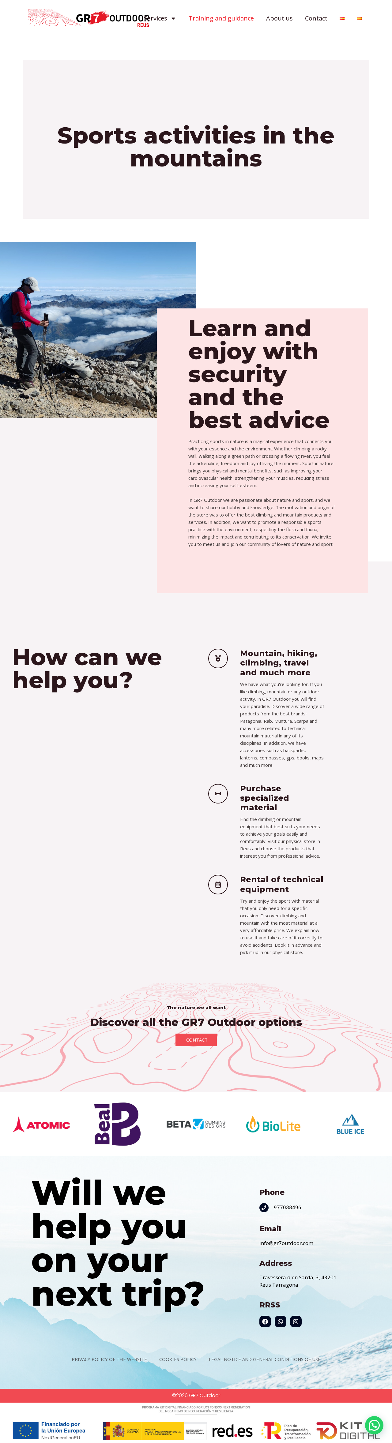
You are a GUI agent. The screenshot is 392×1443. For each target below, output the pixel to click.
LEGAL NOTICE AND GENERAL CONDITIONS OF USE (265, 1359)
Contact (316, 18)
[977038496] (264, 1207)
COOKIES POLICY (178, 1359)
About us (279, 18)
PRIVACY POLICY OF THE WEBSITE (109, 1359)
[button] (374, 1425)
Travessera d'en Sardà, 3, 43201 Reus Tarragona (298, 1281)
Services (155, 18)
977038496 (287, 1207)
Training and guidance (221, 18)
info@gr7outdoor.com (286, 1243)
